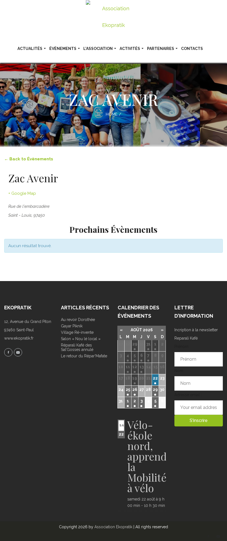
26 (134, 389)
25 (128, 389)
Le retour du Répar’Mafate (84, 356)
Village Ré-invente (77, 332)
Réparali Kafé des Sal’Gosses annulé (77, 347)
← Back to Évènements (28, 158)
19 (134, 378)
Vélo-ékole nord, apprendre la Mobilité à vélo (151, 456)
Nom (178, 370)
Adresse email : (188, 395)
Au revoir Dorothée (78, 319)
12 (134, 367)
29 (134, 344)
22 (155, 378)
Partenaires (160, 48)
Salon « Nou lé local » (80, 339)
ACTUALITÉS (29, 48)
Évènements (62, 48)
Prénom (181, 346)
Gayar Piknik (71, 326)
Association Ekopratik (113, 527)
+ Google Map (22, 193)
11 (128, 367)
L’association (98, 48)
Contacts (192, 48)
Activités (130, 48)
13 (142, 367)
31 (148, 344)
